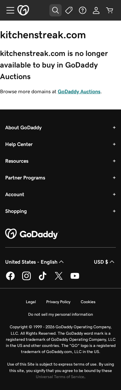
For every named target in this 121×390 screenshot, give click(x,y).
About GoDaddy (23, 127)
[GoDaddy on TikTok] (42, 279)
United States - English (31, 261)
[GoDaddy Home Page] (32, 234)
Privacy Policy (58, 302)
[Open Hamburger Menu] (7, 10)
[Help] (82, 10)
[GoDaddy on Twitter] (59, 279)
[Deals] (69, 10)
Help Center (19, 144)
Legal (31, 302)
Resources (16, 160)
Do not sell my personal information (60, 314)
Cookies (88, 302)
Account (14, 194)
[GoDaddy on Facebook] (10, 279)
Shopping (16, 210)
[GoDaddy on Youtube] (75, 279)
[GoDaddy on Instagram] (26, 279)
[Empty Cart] (109, 10)
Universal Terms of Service (60, 377)
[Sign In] (96, 10)
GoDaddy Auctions (79, 91)
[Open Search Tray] (55, 10)
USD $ (101, 261)
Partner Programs (25, 177)
